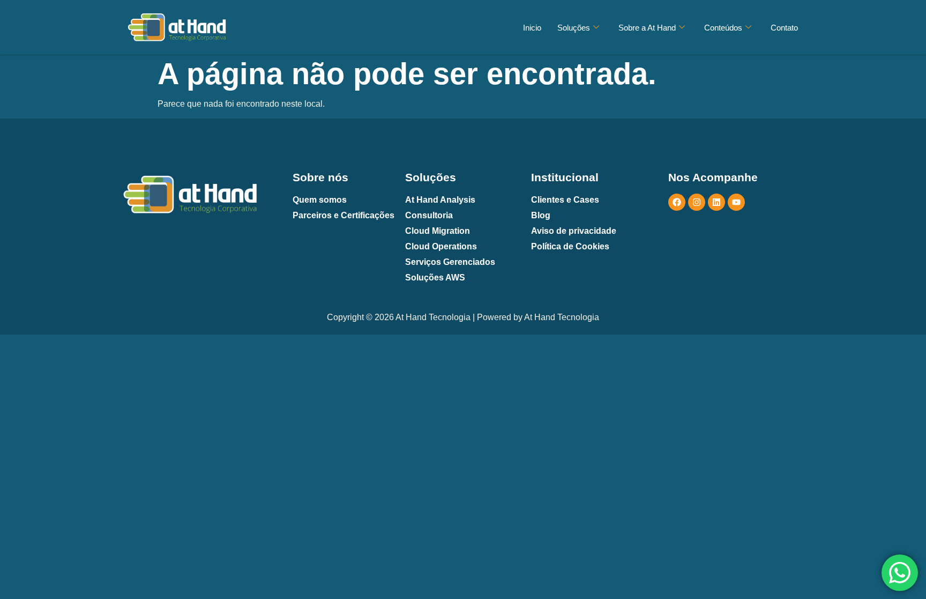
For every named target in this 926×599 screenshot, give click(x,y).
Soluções (573, 27)
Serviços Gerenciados (450, 262)
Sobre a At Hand (647, 27)
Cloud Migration (437, 230)
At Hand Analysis (440, 199)
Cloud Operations (441, 246)
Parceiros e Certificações (343, 215)
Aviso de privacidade (573, 230)
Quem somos (320, 199)
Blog (540, 215)
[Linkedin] (716, 202)
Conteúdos (723, 27)
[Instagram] (696, 202)
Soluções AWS (435, 277)
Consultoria (429, 215)
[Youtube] (736, 202)
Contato (784, 27)
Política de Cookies (570, 246)
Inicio (532, 27)
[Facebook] (676, 202)
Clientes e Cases (565, 199)
